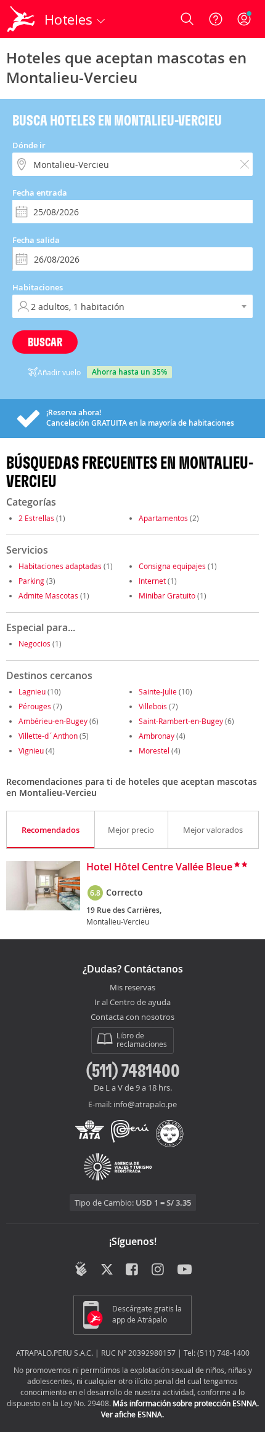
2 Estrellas (36, 518)
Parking (31, 581)
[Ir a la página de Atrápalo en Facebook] (133, 1270)
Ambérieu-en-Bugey (53, 721)
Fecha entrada (39, 192)
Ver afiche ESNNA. (132, 1414)
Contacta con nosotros (132, 1017)
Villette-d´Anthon (48, 736)
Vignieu (31, 750)
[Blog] (81, 1269)
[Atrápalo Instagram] (159, 1270)
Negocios (34, 643)
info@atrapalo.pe (145, 1104)
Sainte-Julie (158, 691)
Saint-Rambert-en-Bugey (181, 721)
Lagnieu (32, 691)
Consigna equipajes (172, 566)
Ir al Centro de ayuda (132, 1003)
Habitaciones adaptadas (60, 566)
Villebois (153, 706)
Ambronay (156, 736)
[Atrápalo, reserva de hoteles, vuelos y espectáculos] (21, 19)
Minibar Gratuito (167, 595)
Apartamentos (163, 518)
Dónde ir (29, 145)
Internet (152, 581)
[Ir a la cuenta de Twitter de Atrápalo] (107, 1270)
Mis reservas (132, 988)
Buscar (45, 341)
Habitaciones (37, 287)
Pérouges (34, 706)
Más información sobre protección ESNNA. (186, 1403)
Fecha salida (36, 240)
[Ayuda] (215, 19)
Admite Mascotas (48, 595)
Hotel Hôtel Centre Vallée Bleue (159, 867)
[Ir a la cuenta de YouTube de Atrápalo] (184, 1270)
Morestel (154, 750)
